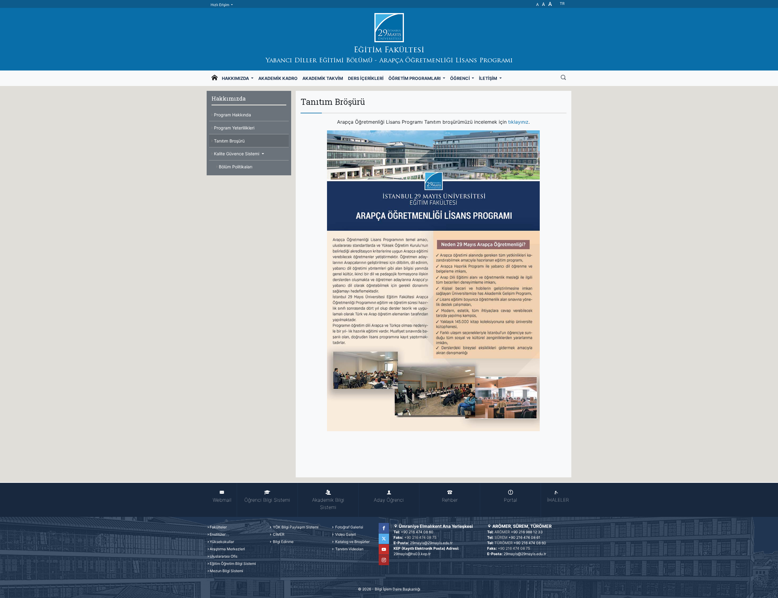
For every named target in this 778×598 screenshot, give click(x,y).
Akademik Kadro (278, 78)
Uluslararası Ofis (223, 556)
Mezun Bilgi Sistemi (226, 571)
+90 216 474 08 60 (417, 532)
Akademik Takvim (322, 78)
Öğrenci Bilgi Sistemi (267, 500)
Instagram (384, 560)
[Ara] (563, 78)
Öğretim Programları (415, 78)
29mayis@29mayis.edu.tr (431, 543)
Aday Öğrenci (389, 500)
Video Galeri (345, 534)
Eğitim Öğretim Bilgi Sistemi (233, 563)
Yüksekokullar (222, 541)
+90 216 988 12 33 (527, 532)
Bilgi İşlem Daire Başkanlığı (397, 589)
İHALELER (558, 500)
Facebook (384, 528)
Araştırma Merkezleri (227, 549)
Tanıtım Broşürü (229, 140)
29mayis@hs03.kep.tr (412, 554)
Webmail (222, 500)
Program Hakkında (232, 114)
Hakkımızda (236, 78)
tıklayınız (518, 122)
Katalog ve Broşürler (352, 541)
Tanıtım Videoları (348, 549)
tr (562, 3)
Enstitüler (217, 534)
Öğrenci (460, 78)
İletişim (488, 78)
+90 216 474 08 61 (524, 537)
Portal (510, 500)
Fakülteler (218, 527)
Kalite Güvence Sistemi (237, 153)
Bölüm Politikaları (235, 166)
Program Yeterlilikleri (234, 127)
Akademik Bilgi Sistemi (328, 503)
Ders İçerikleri (366, 78)
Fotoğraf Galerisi (348, 527)
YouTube (384, 549)
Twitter (384, 539)
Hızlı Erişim (220, 4)
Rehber (450, 500)
